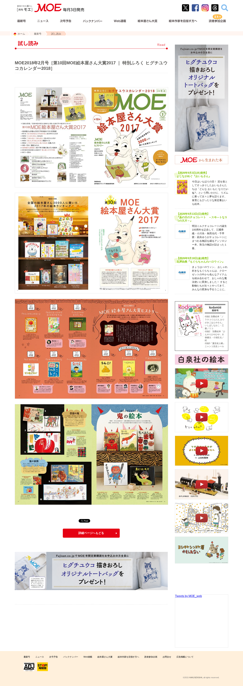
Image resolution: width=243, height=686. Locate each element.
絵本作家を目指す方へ (128, 657)
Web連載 (87, 657)
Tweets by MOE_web (188, 596)
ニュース (39, 657)
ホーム (21, 33)
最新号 (37, 33)
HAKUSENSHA (195, 677)
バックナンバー (70, 657)
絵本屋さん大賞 (104, 657)
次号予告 (53, 657)
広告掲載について (185, 657)
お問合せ (167, 657)
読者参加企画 (150, 657)
